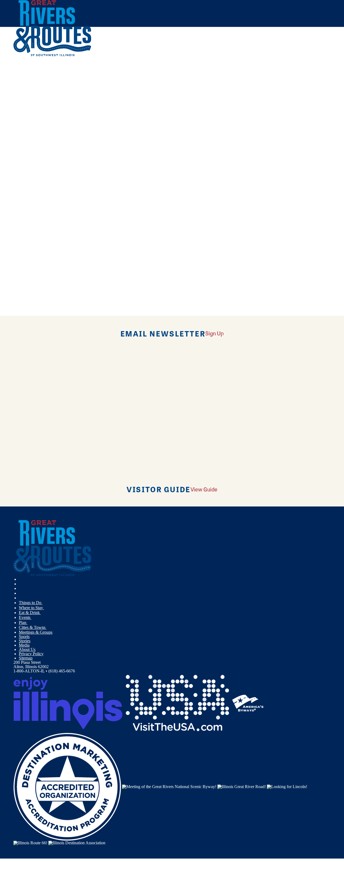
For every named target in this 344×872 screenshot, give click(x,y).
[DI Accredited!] (67, 786)
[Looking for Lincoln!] (287, 786)
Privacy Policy (31, 653)
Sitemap (26, 658)
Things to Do (30, 602)
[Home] (52, 55)
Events (25, 617)
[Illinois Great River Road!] (241, 786)
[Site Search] (307, 70)
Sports (24, 636)
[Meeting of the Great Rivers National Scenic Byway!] (169, 786)
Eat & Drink (30, 612)
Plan (23, 622)
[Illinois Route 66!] (30, 842)
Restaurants (58, 268)
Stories (24, 641)
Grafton (133, 222)
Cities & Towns (32, 627)
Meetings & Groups (35, 632)
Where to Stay (31, 607)
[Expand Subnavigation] (44, 602)
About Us (27, 649)
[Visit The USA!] (177, 702)
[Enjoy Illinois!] (68, 702)
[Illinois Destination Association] (76, 842)
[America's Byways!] (247, 702)
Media (24, 645)
